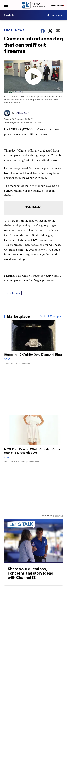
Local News (14, 30)
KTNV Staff (22, 113)
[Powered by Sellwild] (58, 516)
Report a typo (13, 293)
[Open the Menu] (6, 5)
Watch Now (57, 5)
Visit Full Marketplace (51, 316)
